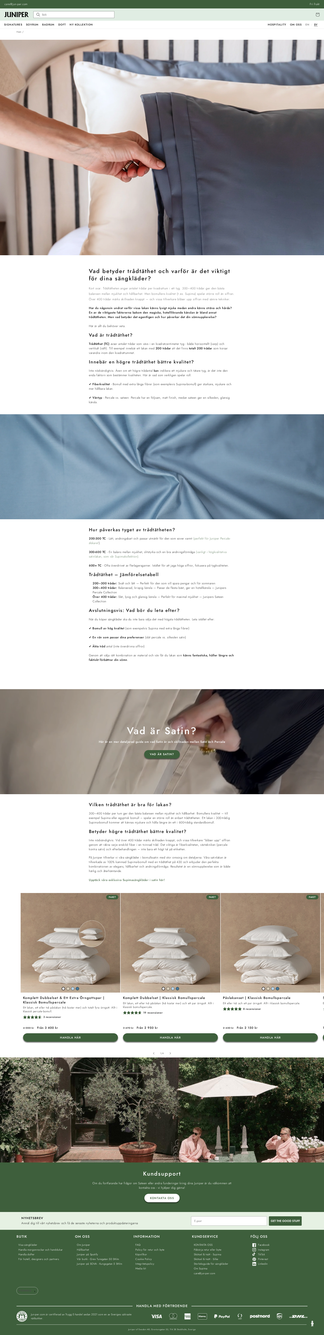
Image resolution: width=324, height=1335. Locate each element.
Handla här (70, 1038)
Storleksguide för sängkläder (211, 1264)
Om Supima (200, 1268)
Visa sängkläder (27, 1245)
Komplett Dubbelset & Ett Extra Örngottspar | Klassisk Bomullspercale (64, 1000)
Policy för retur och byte (149, 1250)
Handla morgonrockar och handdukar (40, 1250)
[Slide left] (154, 1053)
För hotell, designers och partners (38, 1259)
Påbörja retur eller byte (207, 1250)
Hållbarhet (83, 1250)
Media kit (140, 1268)
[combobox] (27, 1290)
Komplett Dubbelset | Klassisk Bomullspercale (164, 998)
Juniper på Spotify (87, 1254)
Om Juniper (83, 1245)
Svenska (24, 1290)
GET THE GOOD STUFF (285, 1221)
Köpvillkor (141, 1254)
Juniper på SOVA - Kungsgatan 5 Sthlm (99, 1264)
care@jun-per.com (16, 4)
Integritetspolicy (144, 1264)
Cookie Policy (143, 1259)
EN (307, 24)
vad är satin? (162, 754)
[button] (13, 24)
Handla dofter (26, 1254)
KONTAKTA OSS (162, 1198)
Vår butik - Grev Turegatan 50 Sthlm (98, 1259)
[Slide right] (170, 1053)
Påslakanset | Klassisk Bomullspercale (257, 998)
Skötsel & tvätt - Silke (206, 1259)
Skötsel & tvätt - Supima (207, 1254)
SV (316, 24)
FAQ (138, 1245)
